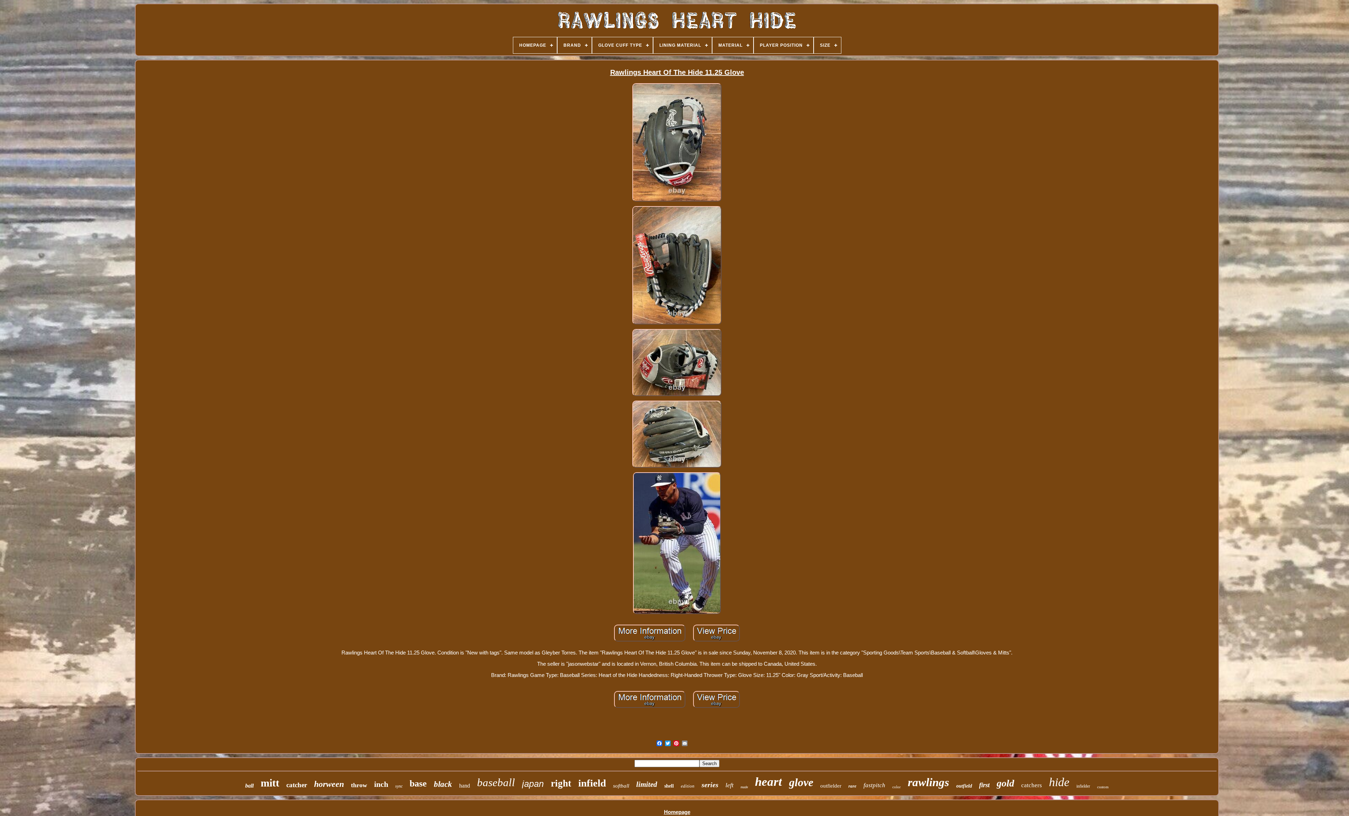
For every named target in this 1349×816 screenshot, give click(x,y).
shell (669, 786)
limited (646, 784)
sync (399, 786)
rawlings (928, 782)
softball (621, 786)
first (984, 785)
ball (249, 786)
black (443, 784)
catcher (296, 785)
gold (1005, 783)
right (561, 783)
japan (533, 784)
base (418, 783)
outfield (964, 786)
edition (688, 786)
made (744, 787)
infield (592, 783)
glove (801, 782)
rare (852, 786)
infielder (1083, 786)
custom (1103, 787)
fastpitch (874, 785)
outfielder (830, 786)
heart (768, 782)
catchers (1031, 785)
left (729, 785)
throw (359, 785)
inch (381, 784)
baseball (496, 782)
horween (329, 784)
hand (464, 786)
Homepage (677, 812)
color (896, 787)
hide (1059, 782)
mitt (270, 783)
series (710, 785)
